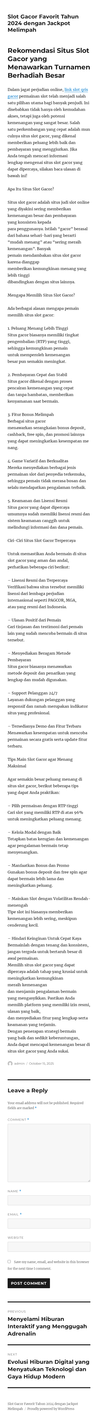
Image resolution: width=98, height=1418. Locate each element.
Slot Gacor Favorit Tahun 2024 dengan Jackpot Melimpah (43, 23)
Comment (18, 1120)
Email (15, 1214)
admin (19, 1063)
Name (14, 1191)
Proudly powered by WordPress (50, 1409)
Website (16, 1237)
